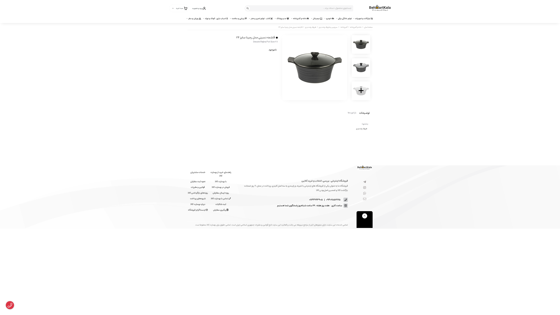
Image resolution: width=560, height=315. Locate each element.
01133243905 (316, 200)
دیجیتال (316, 18)
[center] (248, 8)
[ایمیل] (365, 199)
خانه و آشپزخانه (300, 18)
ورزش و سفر (193, 18)
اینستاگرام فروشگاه (197, 210)
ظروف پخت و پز (310, 27)
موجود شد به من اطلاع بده (259, 58)
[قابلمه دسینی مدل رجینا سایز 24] (364, 167)
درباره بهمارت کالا (197, 204)
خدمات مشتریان (197, 172)
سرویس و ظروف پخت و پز (328, 27)
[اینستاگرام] (365, 188)
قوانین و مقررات (198, 187)
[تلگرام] (365, 182)
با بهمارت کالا (220, 181)
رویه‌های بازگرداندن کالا (198, 193)
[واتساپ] (365, 193)
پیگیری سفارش (220, 210)
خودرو (329, 18)
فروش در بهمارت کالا (221, 187)
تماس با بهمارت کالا (220, 198)
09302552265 (333, 200)
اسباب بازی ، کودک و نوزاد (215, 18)
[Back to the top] (364, 215)
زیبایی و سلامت (238, 18)
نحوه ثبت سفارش (197, 181)
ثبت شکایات (220, 204)
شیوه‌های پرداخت (198, 198)
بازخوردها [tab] (352, 113)
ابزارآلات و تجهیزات (363, 18)
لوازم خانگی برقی (345, 18)
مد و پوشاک (281, 18)
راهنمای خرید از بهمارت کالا (220, 174)
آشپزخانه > (344, 27)
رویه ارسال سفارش (221, 193)
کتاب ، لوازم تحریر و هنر (261, 18)
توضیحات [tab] (364, 113)
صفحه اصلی (368, 27)
